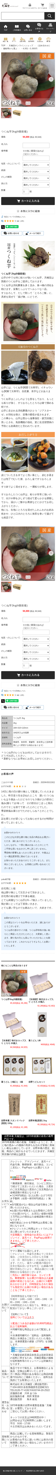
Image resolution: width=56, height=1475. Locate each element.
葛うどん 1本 (35, 1040)
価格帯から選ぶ (10, 48)
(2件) (22, 221)
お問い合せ (28, 30)
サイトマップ (50, 30)
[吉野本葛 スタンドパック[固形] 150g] (14, 1104)
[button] (5, 79)
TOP (5, 30)
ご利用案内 (17, 30)
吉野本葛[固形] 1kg (38, 1120)
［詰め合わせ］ (44, 45)
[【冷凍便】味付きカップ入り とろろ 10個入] (42, 983)
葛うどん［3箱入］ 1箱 (12, 1082)
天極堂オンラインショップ (21, 45)
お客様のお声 (39, 30)
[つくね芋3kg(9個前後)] (14, 983)
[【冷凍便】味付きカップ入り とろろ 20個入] (14, 1024)
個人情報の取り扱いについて (12, 1471)
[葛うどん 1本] (42, 1024)
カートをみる (42, 8)
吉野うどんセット (37, 1082)
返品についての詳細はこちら (15, 217)
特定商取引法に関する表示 (35, 1471)
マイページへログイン (29, 8)
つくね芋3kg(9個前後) (11, 999)
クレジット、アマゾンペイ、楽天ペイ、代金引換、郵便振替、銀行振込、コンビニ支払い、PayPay (31, 1164)
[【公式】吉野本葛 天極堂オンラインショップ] (10, 6)
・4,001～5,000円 (29, 48)
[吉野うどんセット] (42, 1066)
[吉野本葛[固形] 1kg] (42, 1104)
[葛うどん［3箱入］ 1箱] (14, 1066)
